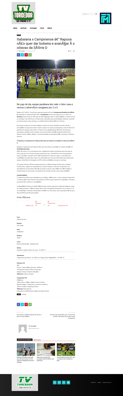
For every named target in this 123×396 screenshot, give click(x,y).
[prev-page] (18, 366)
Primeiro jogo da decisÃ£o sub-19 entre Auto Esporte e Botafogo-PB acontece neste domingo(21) (62, 316)
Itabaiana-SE (29, 205)
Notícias (23, 33)
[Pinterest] (26, 54)
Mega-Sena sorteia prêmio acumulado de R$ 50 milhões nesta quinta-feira (45, 359)
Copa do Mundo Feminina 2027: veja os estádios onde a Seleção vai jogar (66, 359)
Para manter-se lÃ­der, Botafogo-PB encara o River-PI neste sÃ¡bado (29, 315)
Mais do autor (37, 340)
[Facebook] (18, 54)
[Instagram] (59, 382)
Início (18, 33)
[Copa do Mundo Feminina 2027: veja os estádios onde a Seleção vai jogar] (66, 349)
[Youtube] (68, 382)
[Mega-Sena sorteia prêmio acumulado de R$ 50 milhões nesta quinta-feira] (46, 349)
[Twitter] (22, 54)
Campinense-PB (63, 205)
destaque (24, 294)
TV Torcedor (22, 51)
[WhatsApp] (30, 54)
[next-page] (20, 366)
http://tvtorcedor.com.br (33, 328)
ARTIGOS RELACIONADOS (25, 340)
